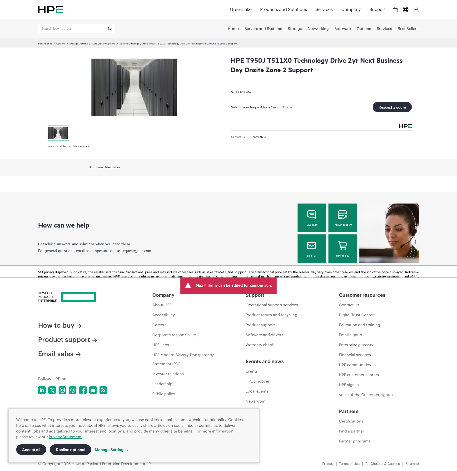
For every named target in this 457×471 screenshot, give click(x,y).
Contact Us (349, 304)
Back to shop (45, 43)
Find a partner (351, 431)
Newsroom (255, 401)
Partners (348, 411)
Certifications (351, 421)
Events (252, 371)
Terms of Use (349, 463)
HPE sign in (349, 384)
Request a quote (392, 107)
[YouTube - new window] (93, 390)
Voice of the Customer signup (366, 394)
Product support (342, 224)
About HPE (162, 304)
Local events (257, 391)
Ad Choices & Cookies (382, 463)
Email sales (56, 354)
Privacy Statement (65, 436)
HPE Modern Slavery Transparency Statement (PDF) (183, 359)
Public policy (163, 393)
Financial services (355, 354)
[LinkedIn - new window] (42, 390)
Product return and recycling (271, 314)
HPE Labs (160, 344)
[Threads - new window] (72, 390)
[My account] (416, 9)
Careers (159, 324)
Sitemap (412, 463)
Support (377, 9)
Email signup (350, 334)
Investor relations (168, 373)
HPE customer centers (359, 374)
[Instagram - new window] (62, 390)
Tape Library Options (103, 43)
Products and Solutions (283, 9)
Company (351, 9)
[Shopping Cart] (395, 9)
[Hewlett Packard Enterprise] (50, 9)
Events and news (265, 361)
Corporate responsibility (174, 334)
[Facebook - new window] (83, 390)
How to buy (342, 255)
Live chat (312, 224)
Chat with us (259, 136)
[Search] (110, 28)
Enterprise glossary (356, 344)
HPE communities (355, 364)
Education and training (359, 324)
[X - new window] (52, 390)
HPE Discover (257, 381)
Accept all (31, 449)
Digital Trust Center (356, 314)
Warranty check (260, 344)
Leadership (162, 383)
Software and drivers (264, 334)
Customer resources (362, 295)
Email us (312, 255)
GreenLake (241, 9)
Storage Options (79, 43)
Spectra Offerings (129, 43)
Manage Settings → (112, 449)
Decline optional (70, 449)
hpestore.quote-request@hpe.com (123, 250)
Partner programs (355, 441)
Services (324, 9)
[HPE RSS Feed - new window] (103, 390)
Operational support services (272, 304)
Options (60, 43)
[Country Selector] (405, 9)
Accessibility (163, 314)
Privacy (327, 463)
